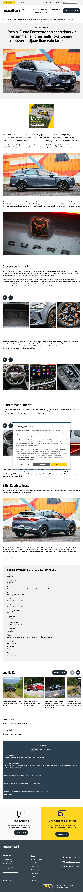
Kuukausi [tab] (48, 749)
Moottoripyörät (35, 870)
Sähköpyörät (77, 699)
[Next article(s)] (78, 672)
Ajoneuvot (45, 27)
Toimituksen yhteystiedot (10, 872)
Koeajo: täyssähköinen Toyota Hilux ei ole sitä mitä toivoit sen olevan (22, 775)
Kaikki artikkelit (58, 673)
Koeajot (33, 863)
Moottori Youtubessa (72, 866)
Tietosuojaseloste (8, 880)
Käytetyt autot (35, 866)
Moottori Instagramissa (73, 862)
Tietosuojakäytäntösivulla (28, 457)
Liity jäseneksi (61, 834)
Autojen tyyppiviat (36, 859)
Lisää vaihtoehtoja (24, 464)
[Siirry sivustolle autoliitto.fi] (48, 886)
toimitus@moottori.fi (9, 868)
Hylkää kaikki (41, 464)
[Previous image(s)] (5, 297)
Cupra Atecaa (62, 273)
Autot (33, 856)
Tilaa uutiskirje (21, 2)
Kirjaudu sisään (49, 2)
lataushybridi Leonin (27, 547)
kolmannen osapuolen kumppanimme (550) (41, 432)
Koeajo (9, 19)
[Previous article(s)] (72, 672)
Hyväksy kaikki (59, 464)
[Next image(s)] (10, 297)
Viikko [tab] (42, 749)
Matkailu (33, 880)
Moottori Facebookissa (73, 857)
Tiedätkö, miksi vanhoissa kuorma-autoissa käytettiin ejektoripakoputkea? (24, 757)
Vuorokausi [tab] (35, 749)
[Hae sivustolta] (76, 2)
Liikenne (33, 877)
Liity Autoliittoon (8, 2)
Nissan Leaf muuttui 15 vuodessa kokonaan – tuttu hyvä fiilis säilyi (22, 783)
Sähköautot (34, 873)
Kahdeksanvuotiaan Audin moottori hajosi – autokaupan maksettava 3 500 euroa (26, 791)
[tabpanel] (41, 774)
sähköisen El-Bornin (42, 547)
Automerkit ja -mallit (70, 11)
